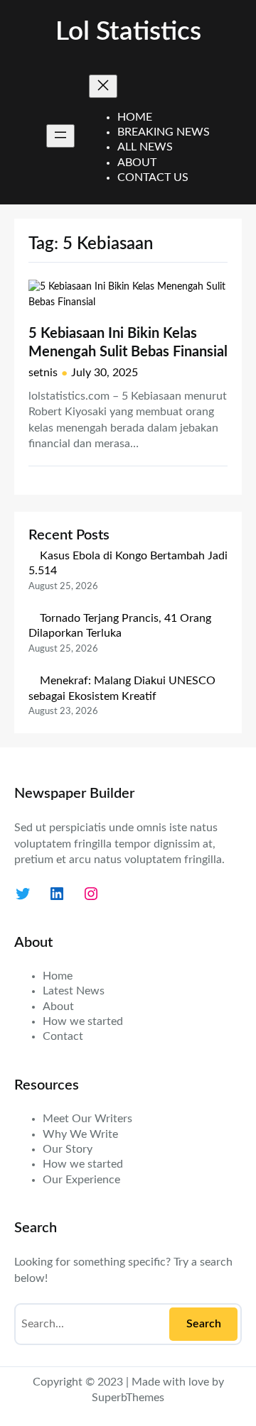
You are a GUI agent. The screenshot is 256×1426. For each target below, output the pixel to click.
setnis (43, 372)
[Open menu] (60, 136)
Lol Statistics (128, 32)
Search (203, 1323)
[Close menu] (103, 86)
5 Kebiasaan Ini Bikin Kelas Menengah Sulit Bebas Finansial (128, 343)
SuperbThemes (128, 1397)
